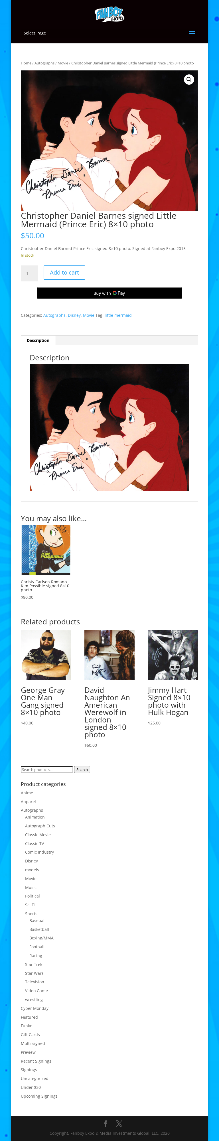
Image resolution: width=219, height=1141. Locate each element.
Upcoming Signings (39, 1096)
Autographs (44, 63)
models (32, 869)
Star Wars (34, 973)
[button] (189, 79)
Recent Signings (36, 1061)
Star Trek (33, 964)
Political (32, 896)
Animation (35, 817)
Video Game (36, 990)
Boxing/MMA (41, 938)
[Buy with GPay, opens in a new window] (109, 293)
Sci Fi (30, 904)
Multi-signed (33, 1043)
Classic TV (34, 843)
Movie (63, 63)
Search (82, 769)
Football (36, 946)
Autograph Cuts (40, 826)
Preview (28, 1052)
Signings (29, 1069)
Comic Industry (39, 852)
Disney (74, 315)
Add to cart (64, 272)
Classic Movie (38, 834)
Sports (31, 913)
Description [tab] (38, 340)
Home (26, 63)
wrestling (34, 999)
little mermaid (118, 315)
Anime (27, 792)
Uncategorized (34, 1078)
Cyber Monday (34, 1008)
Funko (26, 1025)
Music (30, 887)
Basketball (39, 929)
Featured (29, 1017)
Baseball (37, 920)
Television (34, 981)
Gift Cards (30, 1034)
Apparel (28, 801)
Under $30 (31, 1087)
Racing (35, 955)
